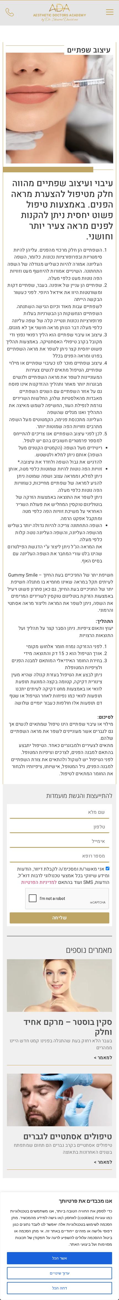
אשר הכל (59, 1258)
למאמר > (103, 1057)
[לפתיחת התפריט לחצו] (109, 12)
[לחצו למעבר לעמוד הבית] (59, 7)
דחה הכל (59, 1288)
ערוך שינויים (59, 1273)
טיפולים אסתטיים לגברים (67, 1137)
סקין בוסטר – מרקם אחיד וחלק (68, 1027)
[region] (59, 1246)
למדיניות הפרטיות (39, 882)
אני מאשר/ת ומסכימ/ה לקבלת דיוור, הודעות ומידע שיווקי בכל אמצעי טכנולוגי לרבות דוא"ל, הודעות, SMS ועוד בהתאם (63, 876)
